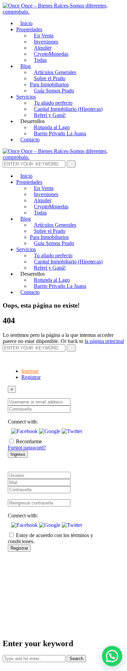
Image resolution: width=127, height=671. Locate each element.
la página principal (104, 341)
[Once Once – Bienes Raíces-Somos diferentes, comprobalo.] (63, 12)
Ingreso (17, 454)
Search (76, 658)
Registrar (31, 377)
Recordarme (29, 441)
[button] (25, 431)
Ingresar (30, 371)
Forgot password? (27, 447)
